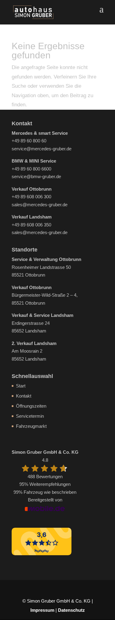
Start (20, 385)
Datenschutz (71, 610)
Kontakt (23, 395)
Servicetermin (30, 416)
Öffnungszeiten (31, 406)
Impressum (42, 610)
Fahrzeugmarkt (31, 426)
